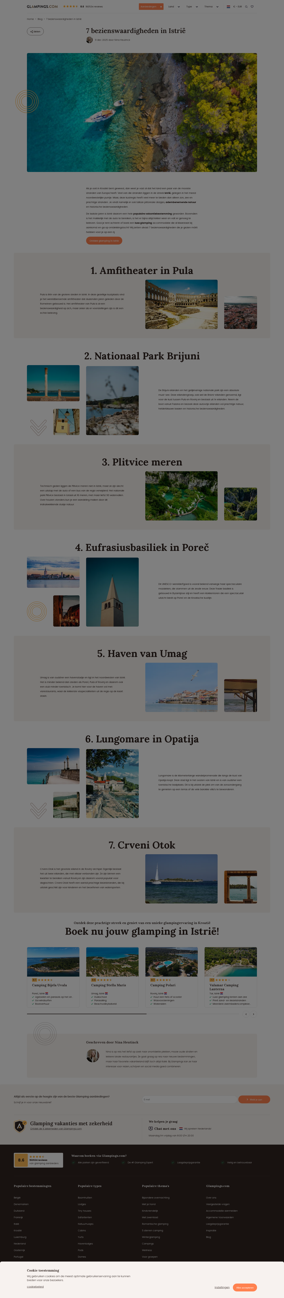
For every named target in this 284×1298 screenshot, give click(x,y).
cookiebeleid (35, 1287)
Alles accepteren (245, 1287)
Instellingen (222, 1287)
